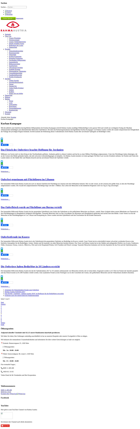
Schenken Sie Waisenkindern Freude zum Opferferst (22, 290)
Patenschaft (8, 95)
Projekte (7, 49)
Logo (11, 103)
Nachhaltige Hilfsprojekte (17, 60)
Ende (2, 324)
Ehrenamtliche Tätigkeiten (17, 71)
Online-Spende (14, 80)
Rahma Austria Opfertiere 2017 (15, 292)
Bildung (7, 97)
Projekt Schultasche (15, 77)
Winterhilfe (12, 55)
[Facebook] (70, 143)
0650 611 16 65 (6, 392)
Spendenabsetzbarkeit (16, 82)
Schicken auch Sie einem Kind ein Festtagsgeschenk (22, 295)
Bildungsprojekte (14, 64)
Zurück (3, 304)
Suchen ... (4, 7)
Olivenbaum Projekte (16, 67)
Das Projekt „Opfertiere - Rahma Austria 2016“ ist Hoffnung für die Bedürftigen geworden (34, 293)
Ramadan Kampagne (16, 58)
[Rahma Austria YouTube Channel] (7, 418)
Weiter (3, 323)
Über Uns (8, 36)
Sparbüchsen (13, 66)
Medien (7, 99)
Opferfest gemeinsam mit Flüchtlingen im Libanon (27, 179)
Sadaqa (11, 90)
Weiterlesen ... (5, 171)
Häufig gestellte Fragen (16, 43)
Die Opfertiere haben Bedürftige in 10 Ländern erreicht (30, 266)
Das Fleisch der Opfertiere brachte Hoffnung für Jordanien (32, 149)
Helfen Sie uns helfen (16, 93)
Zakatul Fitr (13, 86)
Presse (11, 101)
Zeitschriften (13, 104)
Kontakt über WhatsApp (9, 394)
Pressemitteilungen (15, 108)
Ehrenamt (8, 112)
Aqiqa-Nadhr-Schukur (16, 88)
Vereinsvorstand (14, 40)
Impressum (19, 18)
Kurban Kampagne (15, 56)
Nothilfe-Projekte (14, 69)
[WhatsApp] (70, 141)
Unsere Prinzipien (15, 38)
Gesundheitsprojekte (15, 73)
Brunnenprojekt (14, 53)
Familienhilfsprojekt (15, 75)
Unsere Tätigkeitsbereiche (17, 42)
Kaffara (11, 92)
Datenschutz (13, 47)
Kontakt (7, 114)
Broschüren (13, 106)
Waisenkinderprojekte (16, 51)
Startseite (8, 34)
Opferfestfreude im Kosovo (15, 237)
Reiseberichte (13, 110)
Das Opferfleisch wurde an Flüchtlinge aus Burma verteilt (31, 207)
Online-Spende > (8, 18)
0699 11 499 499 (6, 390)
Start (2, 302)
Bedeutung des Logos (16, 45)
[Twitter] (70, 139)
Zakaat (11, 84)
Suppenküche (13, 62)
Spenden (8, 79)
